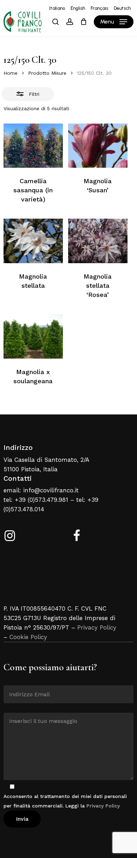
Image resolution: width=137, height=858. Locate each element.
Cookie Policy (28, 636)
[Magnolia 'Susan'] (98, 146)
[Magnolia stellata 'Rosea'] (98, 241)
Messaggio (16, 707)
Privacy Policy (96, 627)
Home (11, 73)
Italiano (57, 8)
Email (10, 680)
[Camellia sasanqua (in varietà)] (33, 146)
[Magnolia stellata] (33, 241)
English (78, 8)
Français (99, 8)
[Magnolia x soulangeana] (33, 336)
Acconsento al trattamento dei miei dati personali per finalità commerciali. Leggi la (65, 801)
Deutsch (122, 8)
